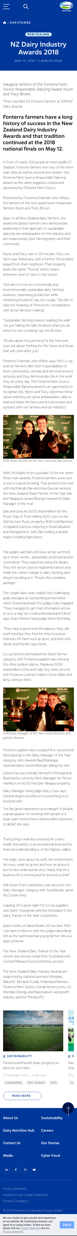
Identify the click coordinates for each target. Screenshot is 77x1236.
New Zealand (38, 34)
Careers (47, 1130)
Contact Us (12, 1143)
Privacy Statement (15, 1189)
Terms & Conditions (15, 1201)
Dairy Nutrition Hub (18, 1130)
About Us (10, 1118)
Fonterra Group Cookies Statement (25, 1195)
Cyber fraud (50, 1156)
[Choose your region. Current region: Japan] (16, 6)
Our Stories (50, 1143)
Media (8, 1156)
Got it (67, 1225)
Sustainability (52, 1118)
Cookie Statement (30, 1228)
